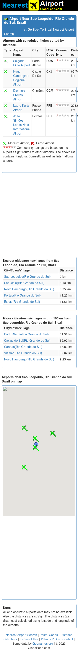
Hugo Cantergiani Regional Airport (21, 77)
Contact (67, 639)
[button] (36, 448)
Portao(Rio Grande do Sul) (22, 295)
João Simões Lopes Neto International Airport (21, 124)
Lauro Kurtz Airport (21, 107)
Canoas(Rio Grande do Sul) (23, 346)
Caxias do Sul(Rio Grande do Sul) (27, 340)
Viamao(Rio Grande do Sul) (23, 353)
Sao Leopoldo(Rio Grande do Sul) (27, 276)
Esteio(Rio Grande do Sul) (22, 301)
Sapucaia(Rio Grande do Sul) (24, 283)
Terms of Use (29, 639)
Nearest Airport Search (21, 635)
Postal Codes (49, 635)
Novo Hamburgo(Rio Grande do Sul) (29, 289)
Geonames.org (42, 643)
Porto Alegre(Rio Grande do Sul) (26, 334)
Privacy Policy (51, 639)
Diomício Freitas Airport (19, 94)
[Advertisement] (39, 216)
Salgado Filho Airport (21, 63)
